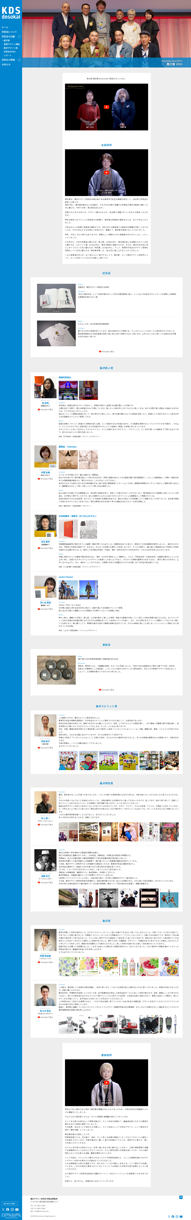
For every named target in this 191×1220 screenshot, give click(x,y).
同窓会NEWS (9, 51)
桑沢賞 (7, 40)
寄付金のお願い (10, 1203)
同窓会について (9, 31)
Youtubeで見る (108, 351)
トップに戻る (181, 1197)
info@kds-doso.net (41, 1211)
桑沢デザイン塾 (11, 47)
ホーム (5, 27)
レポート (8, 55)
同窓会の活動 (8, 36)
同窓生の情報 (8, 59)
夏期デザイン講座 (12, 44)
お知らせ (6, 64)
